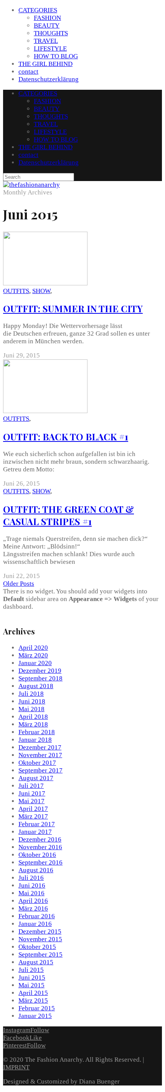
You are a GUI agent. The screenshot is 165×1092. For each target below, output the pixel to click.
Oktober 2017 (37, 762)
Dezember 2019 (39, 670)
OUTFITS (16, 291)
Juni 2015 (31, 977)
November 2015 (40, 939)
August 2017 (35, 778)
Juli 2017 (31, 785)
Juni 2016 (31, 885)
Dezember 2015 (39, 931)
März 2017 (33, 816)
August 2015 (35, 962)
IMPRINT (16, 1067)
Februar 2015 (36, 1008)
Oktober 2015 (37, 946)
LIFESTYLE (50, 48)
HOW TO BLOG (56, 56)
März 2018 (33, 724)
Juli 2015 (31, 969)
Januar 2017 (35, 831)
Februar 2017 (36, 824)
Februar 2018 (36, 732)
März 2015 (33, 1000)
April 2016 (33, 900)
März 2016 (33, 908)
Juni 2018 (31, 701)
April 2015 (33, 992)
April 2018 (33, 716)
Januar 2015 (35, 1016)
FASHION (47, 17)
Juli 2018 (31, 693)
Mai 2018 (31, 709)
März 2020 (33, 655)
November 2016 (40, 847)
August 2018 (35, 686)
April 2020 (33, 647)
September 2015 (40, 954)
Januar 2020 (35, 663)
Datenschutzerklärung (48, 79)
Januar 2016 (35, 923)
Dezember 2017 (39, 747)
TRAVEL (46, 40)
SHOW (41, 291)
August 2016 (35, 870)
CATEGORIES (37, 10)
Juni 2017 (31, 793)
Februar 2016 (36, 916)
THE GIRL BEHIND (45, 64)
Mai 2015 (31, 985)
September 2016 (40, 862)
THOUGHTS (51, 33)
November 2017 (40, 755)
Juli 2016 (31, 877)
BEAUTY (46, 25)
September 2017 (40, 770)
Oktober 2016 (37, 854)
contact (28, 71)
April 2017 (33, 808)
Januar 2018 (35, 739)
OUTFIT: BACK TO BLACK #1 (65, 436)
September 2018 (40, 678)
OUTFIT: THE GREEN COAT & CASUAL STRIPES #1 (68, 515)
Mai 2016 (31, 893)
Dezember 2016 (39, 839)
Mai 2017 (31, 801)
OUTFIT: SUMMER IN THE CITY (73, 308)
